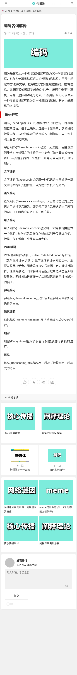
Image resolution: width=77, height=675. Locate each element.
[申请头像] (68, 561)
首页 (7, 11)
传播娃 (40, 3)
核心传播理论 (12, 432)
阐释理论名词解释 (52, 432)
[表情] (66, 586)
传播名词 (18, 11)
